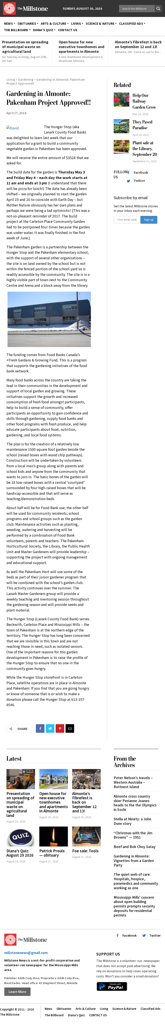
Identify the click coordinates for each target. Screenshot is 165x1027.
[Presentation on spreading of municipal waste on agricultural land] (20, 779)
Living (10, 79)
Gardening (26, 79)
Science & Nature (124, 1009)
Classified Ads (150, 1009)
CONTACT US (98, 1015)
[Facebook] (40, 728)
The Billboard (54, 1015)
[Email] (70, 728)
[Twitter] (50, 728)
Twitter (139, 181)
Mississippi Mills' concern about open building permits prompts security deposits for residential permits (134, 906)
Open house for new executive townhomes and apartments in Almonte (81, 46)
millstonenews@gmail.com (26, 952)
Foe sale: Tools (85, 850)
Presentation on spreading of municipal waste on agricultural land (25, 46)
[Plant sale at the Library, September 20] (121, 147)
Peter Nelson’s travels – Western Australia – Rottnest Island (133, 782)
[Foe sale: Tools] (86, 836)
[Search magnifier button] (158, 8)
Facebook (141, 172)
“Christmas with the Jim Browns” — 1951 (133, 835)
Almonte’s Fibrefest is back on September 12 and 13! (138, 44)
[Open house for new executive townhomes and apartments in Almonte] (53, 779)
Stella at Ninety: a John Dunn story (132, 821)
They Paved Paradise (142, 124)
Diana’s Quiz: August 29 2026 (20, 853)
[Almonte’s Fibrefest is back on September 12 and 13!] (86, 779)
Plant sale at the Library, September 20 (145, 148)
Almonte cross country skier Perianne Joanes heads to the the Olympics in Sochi (135, 802)
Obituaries (64, 1009)
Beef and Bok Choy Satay (135, 846)
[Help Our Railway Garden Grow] (121, 100)
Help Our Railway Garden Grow (145, 101)
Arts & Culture (86, 1009)
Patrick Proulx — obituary (52, 853)
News (48, 1009)
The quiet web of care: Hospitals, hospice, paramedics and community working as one (136, 881)
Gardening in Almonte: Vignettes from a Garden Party (134, 860)
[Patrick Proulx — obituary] (53, 836)
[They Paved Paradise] (121, 126)
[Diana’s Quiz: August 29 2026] (20, 836)
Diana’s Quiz (76, 1015)
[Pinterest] (60, 728)
